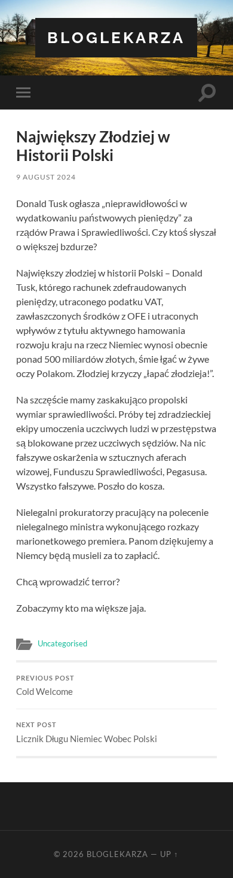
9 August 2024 (46, 176)
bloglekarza (116, 37)
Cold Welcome (45, 686)
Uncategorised (62, 643)
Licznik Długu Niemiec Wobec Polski (86, 732)
